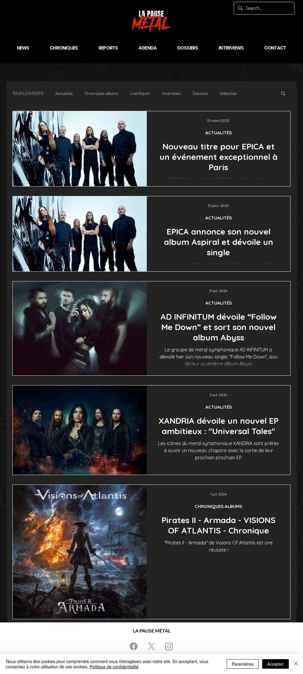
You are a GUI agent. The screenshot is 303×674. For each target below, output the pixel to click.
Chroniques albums (101, 93)
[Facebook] (133, 646)
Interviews (171, 93)
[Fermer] (295, 664)
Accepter (275, 664)
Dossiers (200, 93)
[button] (283, 94)
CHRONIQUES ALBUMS (218, 506)
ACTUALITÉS (218, 133)
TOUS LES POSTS (27, 93)
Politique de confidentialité (114, 667)
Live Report (140, 93)
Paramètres (243, 664)
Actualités (64, 93)
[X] (151, 646)
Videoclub (228, 93)
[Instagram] (169, 646)
